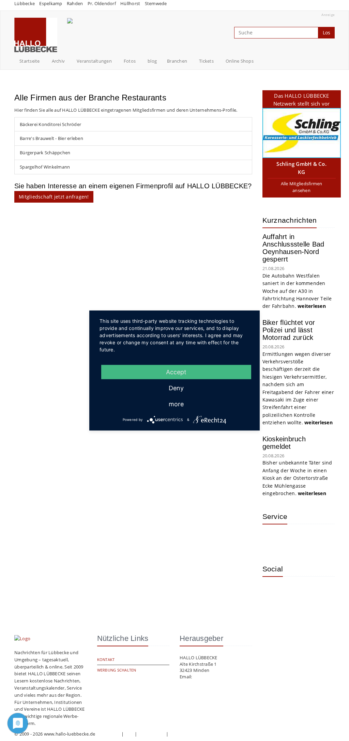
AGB (129, 734)
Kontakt (106, 659)
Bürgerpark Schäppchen (45, 152)
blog (152, 61)
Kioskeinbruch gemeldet (284, 442)
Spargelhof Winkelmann (45, 167)
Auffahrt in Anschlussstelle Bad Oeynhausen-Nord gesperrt (293, 248)
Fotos (130, 61)
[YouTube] (295, 592)
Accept (176, 372)
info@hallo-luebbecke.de (219, 677)
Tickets (206, 61)
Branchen (177, 61)
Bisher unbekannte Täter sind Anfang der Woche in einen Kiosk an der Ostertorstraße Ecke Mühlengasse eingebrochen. (297, 477)
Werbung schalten (116, 670)
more (176, 404)
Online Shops (240, 61)
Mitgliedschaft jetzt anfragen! (54, 196)
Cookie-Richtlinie (186, 734)
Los (326, 32)
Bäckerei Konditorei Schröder (50, 124)
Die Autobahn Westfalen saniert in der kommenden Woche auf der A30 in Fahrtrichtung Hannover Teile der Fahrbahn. (297, 291)
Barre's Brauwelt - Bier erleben (51, 138)
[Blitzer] (295, 539)
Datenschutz (151, 734)
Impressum (108, 734)
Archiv (58, 61)
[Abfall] (317, 539)
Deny (176, 388)
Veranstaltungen (94, 61)
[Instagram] (272, 592)
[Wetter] (272, 539)
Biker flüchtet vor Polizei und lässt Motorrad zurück (288, 330)
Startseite (29, 61)
